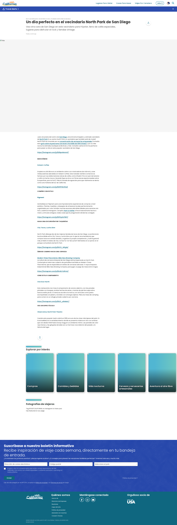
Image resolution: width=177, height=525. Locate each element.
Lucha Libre (50, 228)
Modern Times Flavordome (47, 258)
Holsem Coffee (43, 165)
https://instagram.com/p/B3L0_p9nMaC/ (53, 301)
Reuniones (55, 504)
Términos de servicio (57, 482)
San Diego (63, 137)
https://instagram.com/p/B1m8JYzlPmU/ (52, 271)
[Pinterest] (145, 408)
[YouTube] (148, 408)
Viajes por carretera (143, 3)
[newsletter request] (93, 499)
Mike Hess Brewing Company (69, 258)
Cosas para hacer (123, 3)
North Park (44, 139)
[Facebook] (82, 499)
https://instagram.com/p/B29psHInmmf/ (53, 152)
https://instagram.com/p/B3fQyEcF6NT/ (52, 217)
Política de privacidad (130, 478)
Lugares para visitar (104, 3)
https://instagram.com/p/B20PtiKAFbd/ (52, 187)
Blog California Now (32, 19)
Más (159, 3)
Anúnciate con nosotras (59, 513)
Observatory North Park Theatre (49, 312)
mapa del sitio (56, 507)
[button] (148, 23)
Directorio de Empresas (59, 501)
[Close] (174, 9)
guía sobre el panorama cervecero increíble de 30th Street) (64, 144)
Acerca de (55, 498)
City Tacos (41, 228)
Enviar (9, 478)
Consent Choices (57, 516)
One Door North (43, 282)
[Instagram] (143, 408)
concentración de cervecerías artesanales (76, 141)
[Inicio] (9, 3)
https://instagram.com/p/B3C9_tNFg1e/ (52, 247)
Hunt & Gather (69, 211)
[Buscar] (173, 3)
